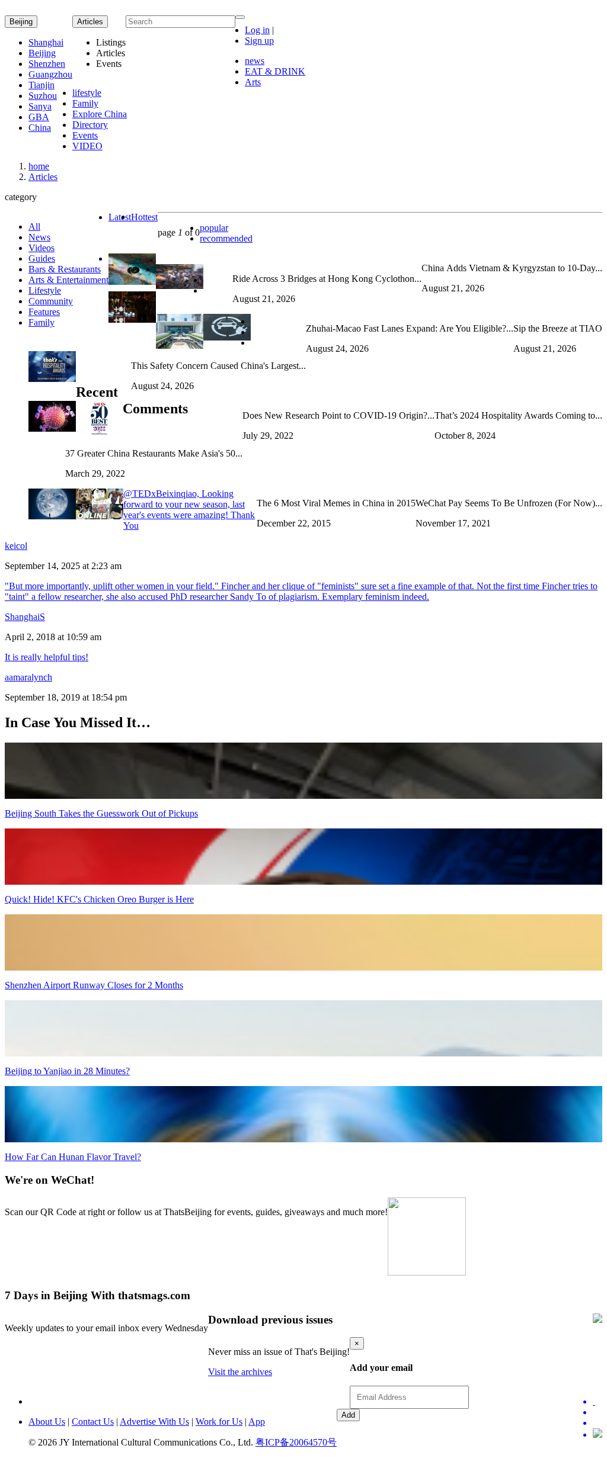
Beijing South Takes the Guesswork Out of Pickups (101, 813)
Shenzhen (46, 64)
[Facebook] (597, 1412)
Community (50, 301)
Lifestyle (44, 290)
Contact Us (93, 1421)
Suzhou (42, 96)
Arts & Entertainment (68, 280)
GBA (38, 117)
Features (44, 312)
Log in (257, 30)
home (38, 166)
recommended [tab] (226, 238)
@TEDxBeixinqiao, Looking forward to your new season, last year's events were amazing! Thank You (189, 510)
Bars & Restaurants (64, 269)
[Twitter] (597, 1401)
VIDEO (87, 146)
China (39, 128)
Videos (41, 248)
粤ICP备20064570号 (296, 1442)
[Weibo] (597, 1423)
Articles (42, 177)
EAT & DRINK (275, 71)
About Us (46, 1421)
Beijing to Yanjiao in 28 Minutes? (67, 1071)
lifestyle (86, 93)
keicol (16, 546)
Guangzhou (50, 74)
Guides (41, 258)
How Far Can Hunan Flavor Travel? (73, 1157)
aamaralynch (28, 677)
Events (85, 135)
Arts (253, 82)
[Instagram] (597, 1434)
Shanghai (45, 42)
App (256, 1421)
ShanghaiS (25, 617)
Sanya (40, 106)
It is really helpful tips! (46, 657)
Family (85, 103)
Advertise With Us (154, 1421)
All (34, 226)
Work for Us (219, 1421)
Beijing (21, 21)
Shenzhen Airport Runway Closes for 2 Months (94, 985)
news (254, 61)
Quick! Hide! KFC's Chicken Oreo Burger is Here (99, 899)
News (39, 237)
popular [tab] (214, 228)
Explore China (99, 114)
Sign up (259, 41)
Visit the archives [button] (240, 1372)
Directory (90, 125)
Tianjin (41, 85)
